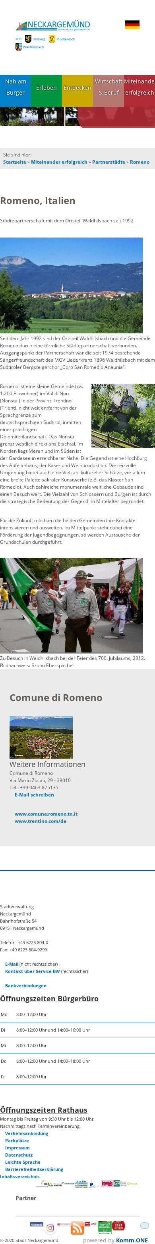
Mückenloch (65, 39)
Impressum (17, 1148)
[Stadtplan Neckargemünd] (64, 1225)
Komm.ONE (132, 1240)
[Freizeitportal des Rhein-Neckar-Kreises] (68, 1184)
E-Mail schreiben (34, 794)
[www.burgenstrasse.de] (107, 1185)
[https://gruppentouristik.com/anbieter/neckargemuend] (91, 1225)
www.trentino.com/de (40, 821)
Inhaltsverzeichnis (19, 1176)
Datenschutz (19, 1155)
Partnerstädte (108, 161)
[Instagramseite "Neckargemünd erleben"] (50, 1233)
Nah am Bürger (15, 87)
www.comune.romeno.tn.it (46, 813)
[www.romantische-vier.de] (94, 1186)
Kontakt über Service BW (32, 971)
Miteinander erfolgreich (139, 87)
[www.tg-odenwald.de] (133, 1184)
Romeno (139, 161)
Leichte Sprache (23, 1162)
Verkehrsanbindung (26, 1133)
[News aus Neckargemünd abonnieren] (77, 1233)
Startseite (14, 161)
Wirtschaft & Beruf (108, 87)
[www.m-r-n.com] (55, 1187)
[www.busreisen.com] (104, 1232)
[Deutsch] (132, 27)
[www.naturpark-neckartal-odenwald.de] (120, 1185)
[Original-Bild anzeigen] (71, 286)
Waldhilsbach (33, 47)
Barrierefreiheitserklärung (34, 1169)
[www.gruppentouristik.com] (118, 1229)
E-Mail (11, 964)
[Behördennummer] (42, 1185)
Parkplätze (17, 1140)
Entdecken (77, 87)
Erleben (46, 87)
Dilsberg (39, 39)
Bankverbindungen (25, 985)
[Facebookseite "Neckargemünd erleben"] (36, 1225)
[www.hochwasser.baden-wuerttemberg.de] (81, 1186)
